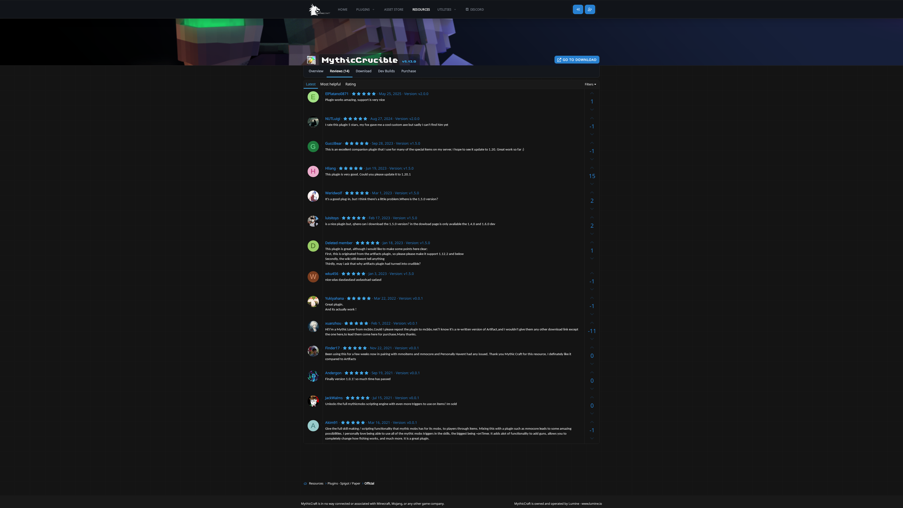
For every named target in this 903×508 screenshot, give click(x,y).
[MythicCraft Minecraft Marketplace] (319, 9)
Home (342, 9)
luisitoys (332, 217)
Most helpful (330, 84)
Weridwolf (333, 192)
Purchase (408, 71)
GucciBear (333, 143)
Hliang (330, 168)
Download (364, 71)
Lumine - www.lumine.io (585, 503)
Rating (350, 84)
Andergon (333, 372)
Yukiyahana (334, 298)
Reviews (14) (339, 71)
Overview (316, 71)
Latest (311, 84)
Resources (421, 9)
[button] (366, 9)
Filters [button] (589, 84)
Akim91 (331, 422)
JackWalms (334, 397)
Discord (477, 9)
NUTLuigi (332, 118)
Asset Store (394, 9)
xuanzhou (333, 323)
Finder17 (332, 347)
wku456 (331, 273)
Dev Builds (386, 71)
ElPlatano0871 (337, 93)
